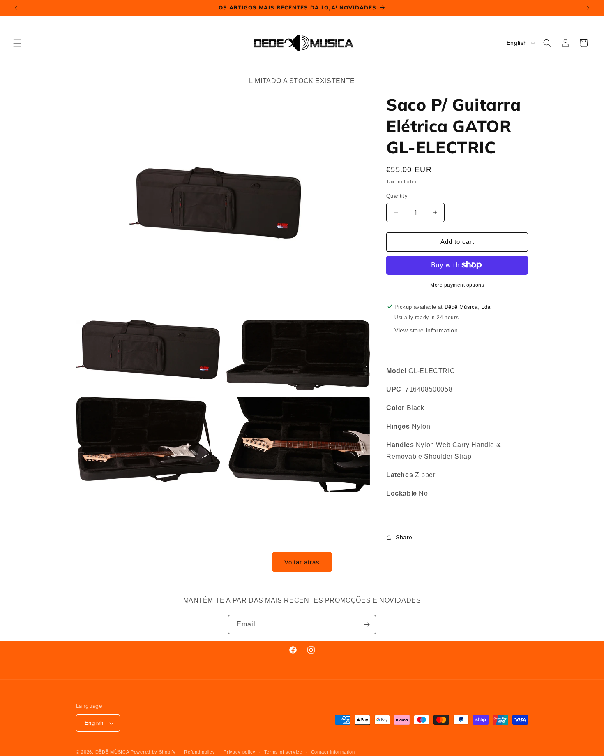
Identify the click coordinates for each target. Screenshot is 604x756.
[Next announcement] (588, 8)
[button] (17, 43)
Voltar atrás (302, 562)
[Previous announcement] (16, 8)
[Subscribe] (366, 624)
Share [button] (404, 537)
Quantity (397, 196)
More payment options (457, 285)
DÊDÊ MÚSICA (112, 751)
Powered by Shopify (153, 751)
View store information (426, 330)
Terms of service (283, 751)
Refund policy (199, 751)
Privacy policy (240, 751)
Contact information (333, 751)
